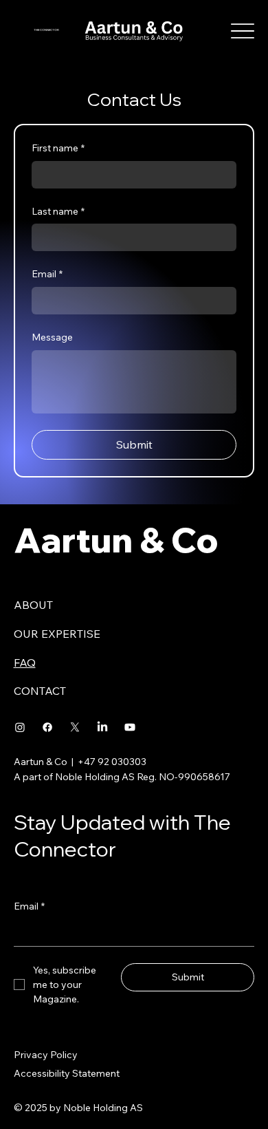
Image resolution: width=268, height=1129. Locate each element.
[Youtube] (130, 727)
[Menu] (243, 31)
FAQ (25, 662)
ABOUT (33, 605)
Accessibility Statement (67, 1073)
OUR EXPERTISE (57, 634)
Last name (58, 211)
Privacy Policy (46, 1055)
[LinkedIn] (102, 727)
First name (58, 148)
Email (47, 274)
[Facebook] (47, 727)
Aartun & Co (116, 539)
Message (52, 337)
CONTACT (40, 691)
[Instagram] (20, 727)
